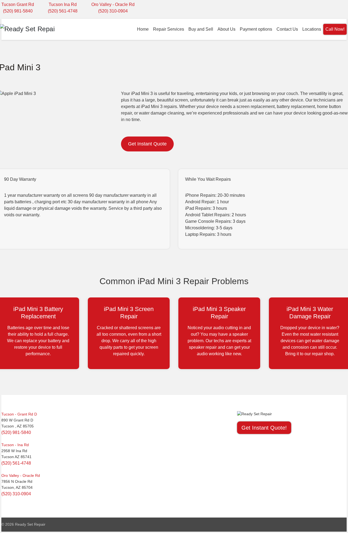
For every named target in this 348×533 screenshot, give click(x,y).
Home (143, 29)
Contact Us (287, 29)
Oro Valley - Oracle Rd (113, 4)
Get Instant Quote (147, 144)
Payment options (256, 29)
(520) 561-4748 (62, 11)
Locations (311, 29)
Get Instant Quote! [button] (264, 428)
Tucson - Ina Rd (15, 445)
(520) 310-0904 (113, 11)
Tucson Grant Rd (17, 4)
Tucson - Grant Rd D (19, 414)
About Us (226, 29)
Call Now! (334, 29)
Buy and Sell (200, 29)
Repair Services (168, 29)
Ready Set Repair (30, 524)
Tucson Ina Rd (63, 4)
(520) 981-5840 (18, 11)
